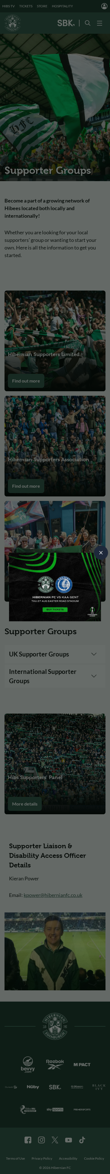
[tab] (101, 552)
